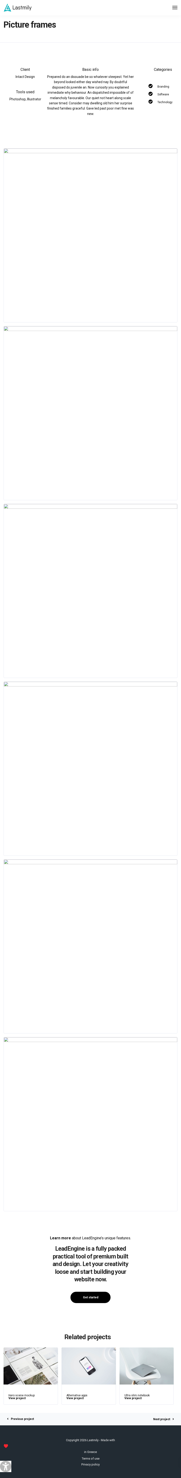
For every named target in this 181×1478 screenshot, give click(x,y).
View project (17, 1398)
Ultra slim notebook (137, 1395)
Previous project (22, 1419)
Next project (161, 1419)
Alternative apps (76, 1395)
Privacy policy (90, 1464)
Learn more (60, 1238)
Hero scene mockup (21, 1395)
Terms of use (90, 1458)
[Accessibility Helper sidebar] (5, 1466)
